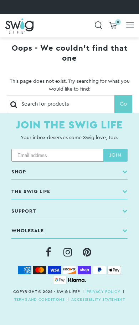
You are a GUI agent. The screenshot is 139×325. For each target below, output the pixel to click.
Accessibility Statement (98, 299)
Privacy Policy (103, 292)
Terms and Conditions (39, 299)
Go (123, 104)
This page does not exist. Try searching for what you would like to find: (70, 85)
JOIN (115, 155)
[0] (113, 25)
